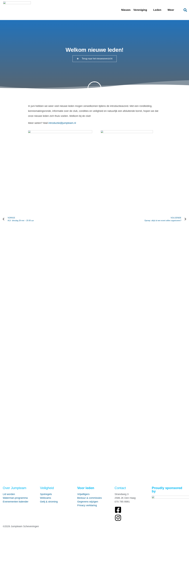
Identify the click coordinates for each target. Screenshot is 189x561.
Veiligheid (47, 488)
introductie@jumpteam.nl (62, 123)
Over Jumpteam (14, 488)
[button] (185, 10)
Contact (120, 488)
